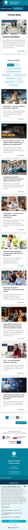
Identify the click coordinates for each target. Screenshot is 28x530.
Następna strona (21, 422)
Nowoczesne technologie (13, 68)
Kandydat (3, 8)
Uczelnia (20, 81)
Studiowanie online (10, 81)
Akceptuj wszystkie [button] (14, 521)
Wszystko (10, 65)
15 (20, 417)
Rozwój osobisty (10, 78)
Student (9, 8)
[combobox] (24, 486)
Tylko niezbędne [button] (14, 524)
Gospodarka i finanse (19, 75)
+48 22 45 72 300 (14, 471)
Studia (19, 78)
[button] (14, 527)
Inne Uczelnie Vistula (5, 477)
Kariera (17, 65)
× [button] (26, 486)
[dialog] (14, 507)
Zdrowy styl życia (13, 85)
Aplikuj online (18, 8)
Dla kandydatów (6, 75)
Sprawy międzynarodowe (13, 71)
